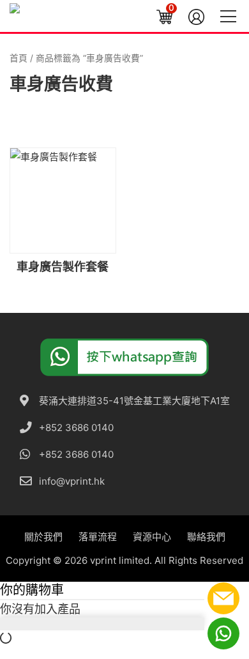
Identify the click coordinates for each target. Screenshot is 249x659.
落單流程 (98, 537)
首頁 (18, 58)
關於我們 (43, 537)
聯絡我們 (206, 537)
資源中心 (152, 537)
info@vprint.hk (72, 481)
